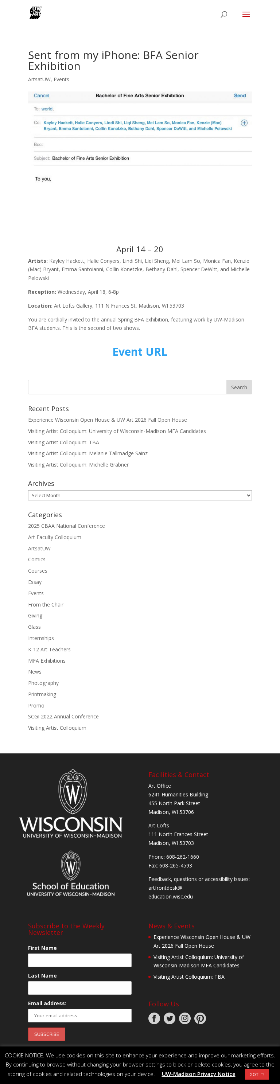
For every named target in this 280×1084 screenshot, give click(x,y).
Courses (37, 570)
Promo (36, 705)
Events (61, 79)
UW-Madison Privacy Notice (199, 1073)
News (35, 671)
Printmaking (42, 694)
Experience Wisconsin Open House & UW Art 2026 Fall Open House (107, 419)
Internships (41, 638)
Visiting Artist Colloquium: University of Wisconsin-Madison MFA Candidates (117, 431)
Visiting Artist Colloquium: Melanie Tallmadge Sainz (88, 453)
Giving (35, 615)
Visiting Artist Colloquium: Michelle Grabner (78, 464)
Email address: (47, 1003)
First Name (42, 947)
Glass (34, 626)
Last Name (42, 975)
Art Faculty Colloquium (54, 537)
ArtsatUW (39, 79)
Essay (35, 581)
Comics (37, 559)
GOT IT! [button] (256, 1074)
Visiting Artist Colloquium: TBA (63, 442)
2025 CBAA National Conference (66, 525)
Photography (43, 682)
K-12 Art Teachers (49, 649)
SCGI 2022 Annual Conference (63, 716)
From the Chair (45, 604)
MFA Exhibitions (47, 660)
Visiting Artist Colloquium (57, 727)
